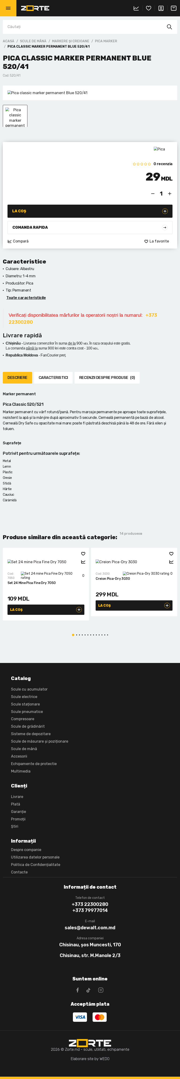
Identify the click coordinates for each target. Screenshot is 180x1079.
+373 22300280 (90, 904)
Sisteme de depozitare (31, 734)
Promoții (18, 819)
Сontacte (19, 872)
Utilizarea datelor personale (35, 857)
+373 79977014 (90, 910)
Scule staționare (25, 704)
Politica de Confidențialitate (35, 864)
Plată (15, 804)
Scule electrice (24, 696)
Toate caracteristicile (26, 298)
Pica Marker (106, 41)
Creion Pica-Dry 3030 (113, 579)
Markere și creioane (70, 41)
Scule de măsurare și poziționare (39, 741)
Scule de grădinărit (28, 726)
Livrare (17, 796)
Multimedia (20, 771)
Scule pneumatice (27, 711)
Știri (14, 826)
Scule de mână (33, 41)
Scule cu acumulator (29, 689)
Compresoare (22, 719)
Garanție (18, 811)
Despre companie (26, 850)
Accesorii (19, 756)
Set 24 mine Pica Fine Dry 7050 (32, 583)
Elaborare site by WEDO (90, 1059)
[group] (90, 93)
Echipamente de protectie (34, 764)
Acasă (8, 41)
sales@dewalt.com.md (90, 927)
